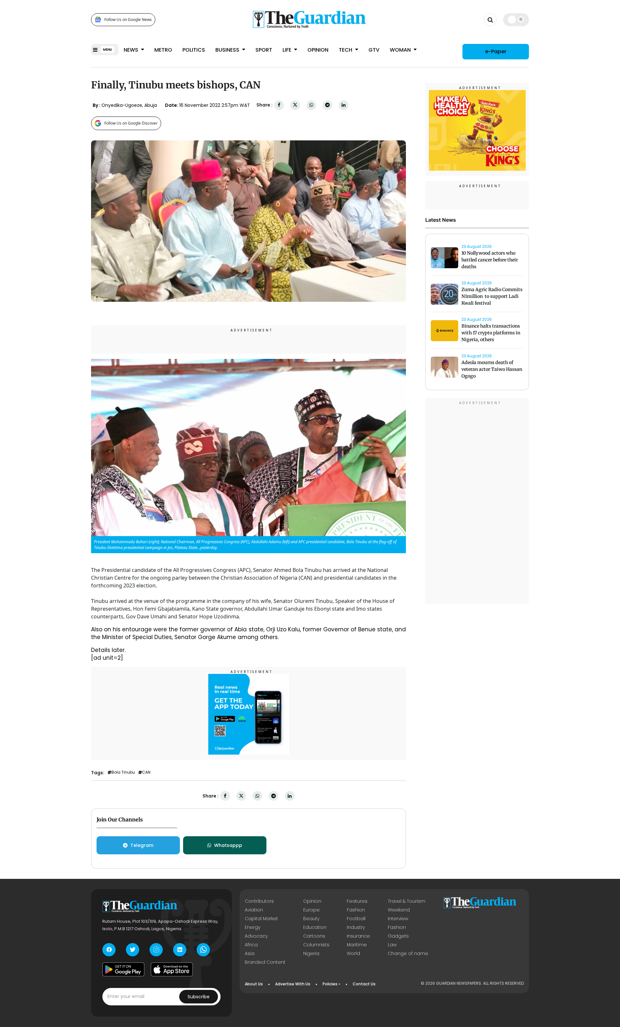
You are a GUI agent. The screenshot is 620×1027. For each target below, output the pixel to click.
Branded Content (265, 962)
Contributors (259, 901)
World (353, 953)
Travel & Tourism (406, 901)
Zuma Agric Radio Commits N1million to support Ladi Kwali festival (491, 296)
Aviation (254, 910)
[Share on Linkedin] (344, 105)
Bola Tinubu (123, 772)
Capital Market (261, 918)
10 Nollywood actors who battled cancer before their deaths (489, 260)
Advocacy (256, 936)
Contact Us (364, 984)
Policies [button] (330, 984)
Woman (401, 50)
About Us (254, 984)
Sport (263, 50)
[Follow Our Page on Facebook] (109, 949)
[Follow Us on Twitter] (132, 949)
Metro (163, 50)
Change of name (408, 953)
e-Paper (495, 51)
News (132, 50)
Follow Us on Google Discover (131, 123)
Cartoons (314, 936)
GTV (373, 50)
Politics (193, 50)
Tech (346, 50)
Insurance (358, 936)
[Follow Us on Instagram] (156, 949)
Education (314, 927)
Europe (311, 910)
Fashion (356, 910)
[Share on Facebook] (279, 105)
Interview (398, 918)
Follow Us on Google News (128, 19)
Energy (252, 927)
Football (356, 918)
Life (288, 50)
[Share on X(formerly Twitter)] (295, 105)
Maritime (357, 944)
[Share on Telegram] (327, 105)
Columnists (316, 944)
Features (357, 901)
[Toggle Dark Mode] (516, 19)
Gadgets (398, 936)
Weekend (399, 910)
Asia (249, 953)
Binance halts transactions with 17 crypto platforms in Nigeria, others (490, 333)
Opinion (317, 50)
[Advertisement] (477, 502)
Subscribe (199, 996)
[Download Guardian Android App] (123, 969)
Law (392, 944)
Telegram (141, 845)
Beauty (311, 918)
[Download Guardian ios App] (172, 969)
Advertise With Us (292, 984)
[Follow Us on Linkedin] (179, 949)
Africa (251, 944)
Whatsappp (228, 845)
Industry (356, 927)
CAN (146, 772)
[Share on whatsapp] (311, 105)
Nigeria (311, 953)
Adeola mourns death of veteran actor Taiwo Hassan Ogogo (491, 369)
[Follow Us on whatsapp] (203, 949)
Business (228, 50)
